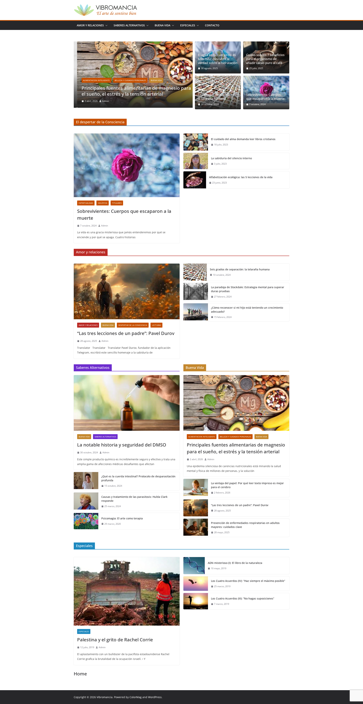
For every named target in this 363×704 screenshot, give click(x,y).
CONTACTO (212, 25)
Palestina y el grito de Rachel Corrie (115, 639)
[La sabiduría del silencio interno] (195, 161)
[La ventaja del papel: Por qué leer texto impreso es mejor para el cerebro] (195, 488)
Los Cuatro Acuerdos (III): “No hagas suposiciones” (242, 598)
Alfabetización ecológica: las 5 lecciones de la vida (240, 177)
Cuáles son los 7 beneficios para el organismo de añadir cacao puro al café (265, 59)
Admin (102, 101)
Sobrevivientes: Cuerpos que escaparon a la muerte (265, 97)
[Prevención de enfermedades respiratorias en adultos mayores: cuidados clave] (195, 528)
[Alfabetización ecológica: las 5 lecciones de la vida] (194, 179)
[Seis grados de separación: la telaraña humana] (195, 272)
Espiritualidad (86, 203)
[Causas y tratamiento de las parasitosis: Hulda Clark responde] (86, 501)
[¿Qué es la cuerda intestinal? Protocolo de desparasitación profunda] (86, 481)
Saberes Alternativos (129, 25)
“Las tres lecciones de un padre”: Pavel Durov (125, 333)
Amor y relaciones (90, 25)
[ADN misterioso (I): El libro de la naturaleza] (194, 565)
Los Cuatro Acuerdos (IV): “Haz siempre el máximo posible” (248, 581)
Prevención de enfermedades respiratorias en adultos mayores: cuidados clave (245, 525)
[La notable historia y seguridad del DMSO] (127, 403)
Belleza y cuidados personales (127, 80)
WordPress (155, 697)
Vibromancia (104, 697)
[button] (106, 25)
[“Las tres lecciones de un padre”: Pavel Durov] (127, 291)
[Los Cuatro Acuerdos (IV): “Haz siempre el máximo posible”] (195, 583)
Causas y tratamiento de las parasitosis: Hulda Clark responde (134, 499)
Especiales (187, 25)
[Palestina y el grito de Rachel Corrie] (127, 591)
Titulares (117, 203)
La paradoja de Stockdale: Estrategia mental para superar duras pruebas (247, 289)
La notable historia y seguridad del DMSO (121, 445)
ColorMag (136, 697)
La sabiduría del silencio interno (231, 158)
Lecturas (156, 325)
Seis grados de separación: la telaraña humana (217, 97)
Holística (102, 203)
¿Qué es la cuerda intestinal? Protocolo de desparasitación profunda (138, 478)
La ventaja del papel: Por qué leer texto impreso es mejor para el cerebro (247, 485)
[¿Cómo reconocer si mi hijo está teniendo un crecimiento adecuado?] (195, 312)
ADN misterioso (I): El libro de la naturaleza (235, 563)
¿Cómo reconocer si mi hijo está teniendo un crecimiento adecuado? (247, 309)
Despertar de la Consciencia (132, 325)
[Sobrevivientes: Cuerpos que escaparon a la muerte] (266, 89)
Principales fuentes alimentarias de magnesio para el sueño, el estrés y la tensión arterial (133, 91)
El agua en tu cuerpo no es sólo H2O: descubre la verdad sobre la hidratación (217, 59)
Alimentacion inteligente (93, 80)
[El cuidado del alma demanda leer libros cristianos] (195, 142)
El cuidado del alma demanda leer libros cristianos (243, 139)
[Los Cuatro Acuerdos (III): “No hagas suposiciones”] (195, 601)
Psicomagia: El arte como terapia (122, 518)
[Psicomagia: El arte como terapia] (86, 521)
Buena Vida (162, 25)
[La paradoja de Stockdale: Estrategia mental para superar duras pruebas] (195, 292)
